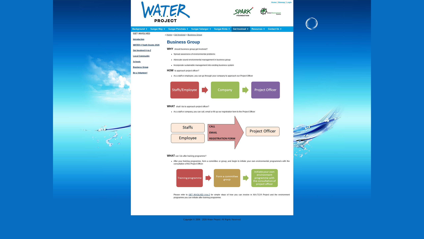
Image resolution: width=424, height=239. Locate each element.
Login (289, 2)
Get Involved (240, 29)
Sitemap (281, 2)
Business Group (195, 35)
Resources (257, 29)
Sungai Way (156, 29)
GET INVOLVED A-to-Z (199, 195)
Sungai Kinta (221, 29)
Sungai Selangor (200, 29)
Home (273, 2)
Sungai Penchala (177, 29)
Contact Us (274, 29)
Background (138, 29)
